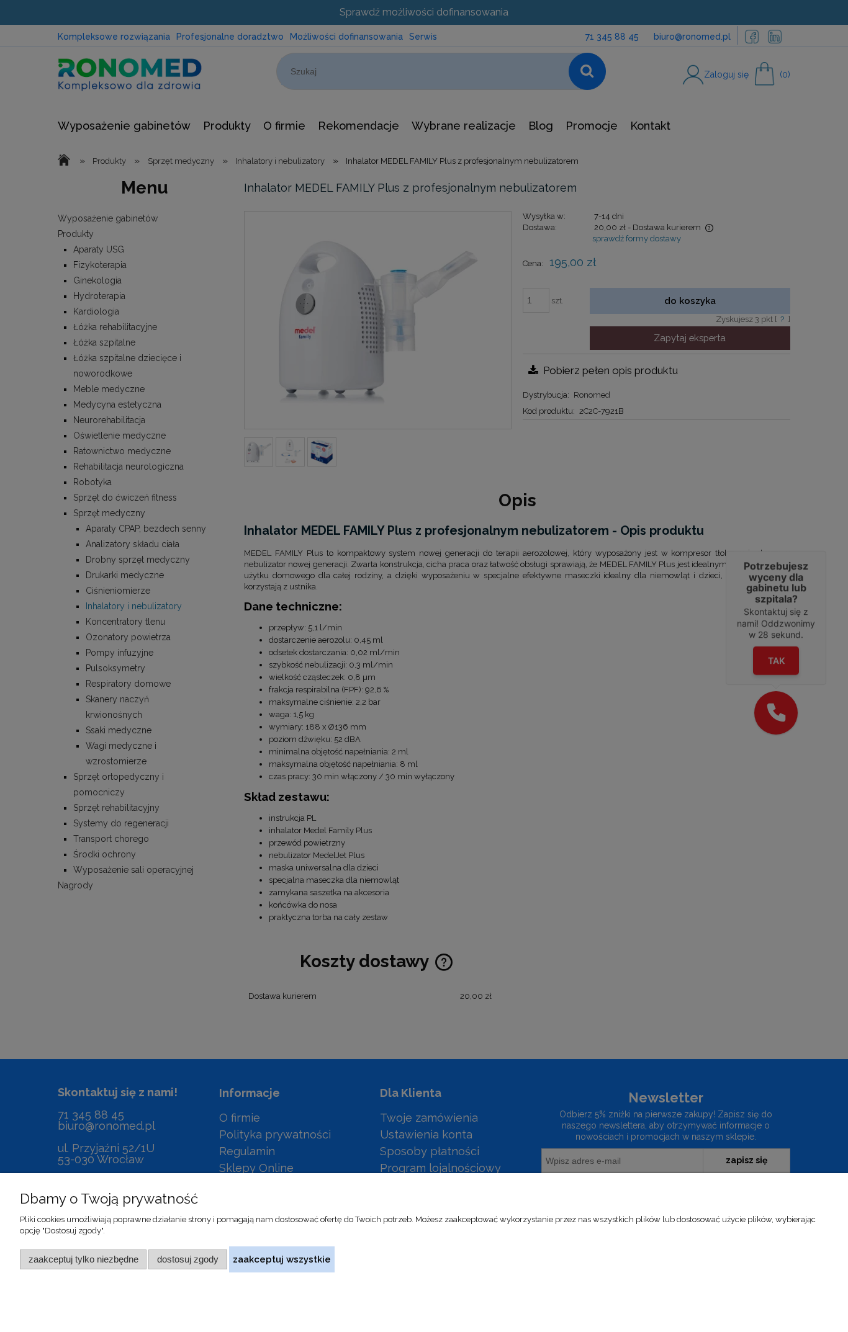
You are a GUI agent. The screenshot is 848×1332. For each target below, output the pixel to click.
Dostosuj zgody (188, 1259)
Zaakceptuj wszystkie (282, 1259)
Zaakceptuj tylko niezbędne (83, 1259)
